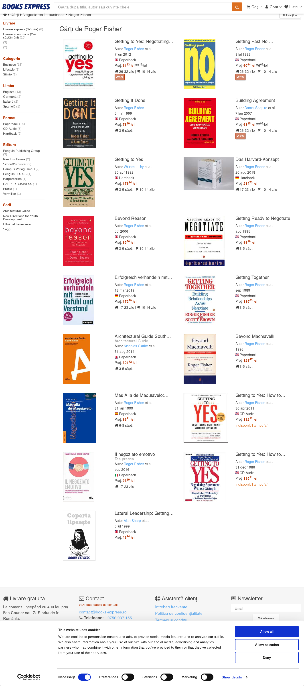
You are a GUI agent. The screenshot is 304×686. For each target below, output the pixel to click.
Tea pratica (124, 458)
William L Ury (134, 166)
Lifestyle (11, 69)
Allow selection (267, 645)
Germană (12, 96)
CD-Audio (12, 128)
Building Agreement (255, 100)
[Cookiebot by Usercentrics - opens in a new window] (28, 677)
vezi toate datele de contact (98, 604)
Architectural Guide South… (143, 336)
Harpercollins (14, 179)
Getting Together (252, 277)
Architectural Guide (16, 211)
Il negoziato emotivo (135, 454)
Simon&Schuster (17, 164)
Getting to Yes (129, 159)
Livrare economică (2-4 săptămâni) (19, 35)
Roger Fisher (134, 48)
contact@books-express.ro (103, 612)
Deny (267, 658)
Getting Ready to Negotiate (262, 218)
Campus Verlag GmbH (21, 169)
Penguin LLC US (17, 174)
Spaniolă (11, 106)
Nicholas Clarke (136, 345)
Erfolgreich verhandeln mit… (143, 277)
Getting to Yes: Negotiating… (144, 41)
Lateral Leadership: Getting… (144, 513)
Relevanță (289, 15)
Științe (10, 74)
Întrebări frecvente (171, 606)
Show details (232, 677)
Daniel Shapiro (256, 107)
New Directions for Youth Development (20, 217)
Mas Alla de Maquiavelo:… (141, 395)
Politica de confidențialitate (179, 613)
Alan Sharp (132, 520)
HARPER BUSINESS (20, 184)
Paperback (14, 124)
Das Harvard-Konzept (257, 159)
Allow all (267, 631)
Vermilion (12, 193)
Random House (16, 159)
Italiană (10, 101)
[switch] (128, 677)
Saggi (7, 229)
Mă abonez (266, 618)
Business (12, 64)
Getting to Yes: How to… (260, 395)
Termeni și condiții (171, 620)
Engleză (12, 91)
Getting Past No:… (254, 41)
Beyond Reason (130, 218)
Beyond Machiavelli (254, 336)
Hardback (12, 133)
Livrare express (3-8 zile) (23, 29)
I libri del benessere (17, 224)
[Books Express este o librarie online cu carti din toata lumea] (26, 7)
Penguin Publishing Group (21, 152)
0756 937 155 (119, 617)
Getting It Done (130, 100)
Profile (10, 189)
